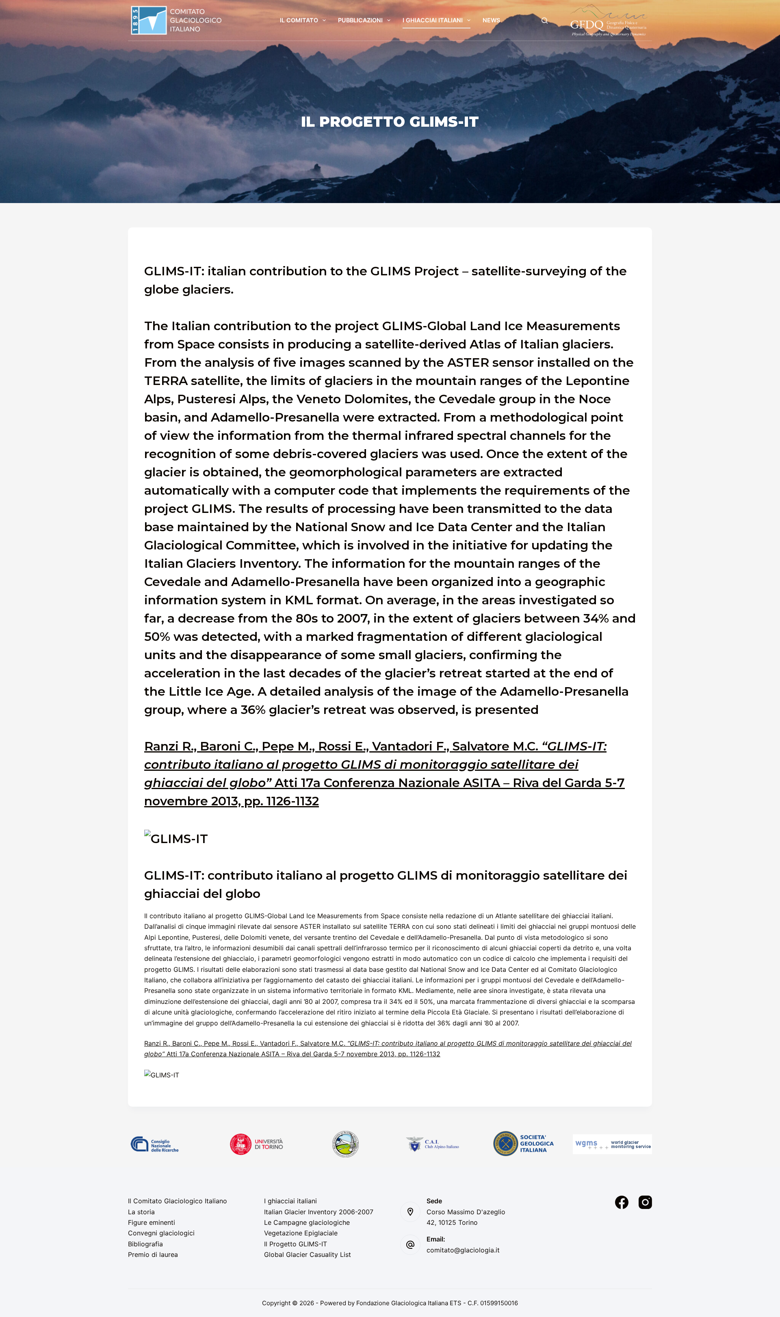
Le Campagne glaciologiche (307, 1222)
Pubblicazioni (360, 20)
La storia (141, 1212)
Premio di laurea (153, 1254)
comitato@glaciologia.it (463, 1250)
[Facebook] (621, 1202)
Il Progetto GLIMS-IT (295, 1244)
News (491, 20)
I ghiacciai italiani (433, 20)
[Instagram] (645, 1202)
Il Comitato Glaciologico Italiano (177, 1201)
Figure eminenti (151, 1222)
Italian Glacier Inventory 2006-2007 (318, 1212)
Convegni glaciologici (161, 1233)
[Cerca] (545, 20)
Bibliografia (145, 1244)
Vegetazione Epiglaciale (301, 1233)
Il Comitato (299, 20)
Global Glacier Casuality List (307, 1254)
